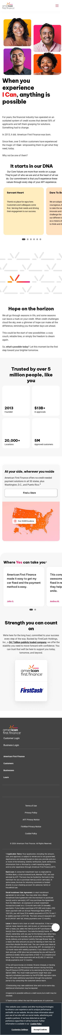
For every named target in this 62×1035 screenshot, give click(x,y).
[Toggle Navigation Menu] (57, 6)
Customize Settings (20, 1029)
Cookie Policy (31, 833)
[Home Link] (12, 730)
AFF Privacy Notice (31, 819)
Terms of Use (31, 806)
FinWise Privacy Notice (31, 826)
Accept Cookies (40, 1029)
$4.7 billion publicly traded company (27, 642)
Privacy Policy (31, 813)
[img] (8, 5)
